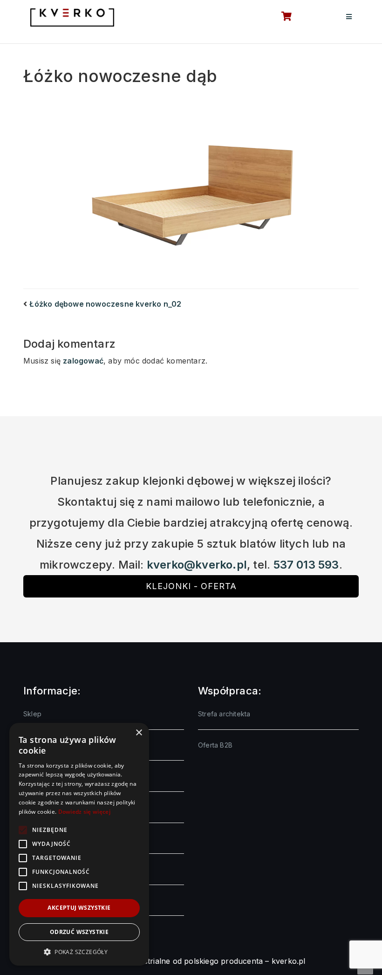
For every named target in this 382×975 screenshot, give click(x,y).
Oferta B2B (215, 745)
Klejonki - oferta (191, 586)
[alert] (79, 844)
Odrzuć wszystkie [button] (79, 932)
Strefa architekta (224, 714)
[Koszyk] (281, 17)
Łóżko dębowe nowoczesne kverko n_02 (105, 304)
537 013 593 (306, 564)
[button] (79, 951)
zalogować (83, 360)
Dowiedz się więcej (84, 812)
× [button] (138, 732)
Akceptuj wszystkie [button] (79, 908)
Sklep (32, 714)
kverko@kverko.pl (197, 564)
